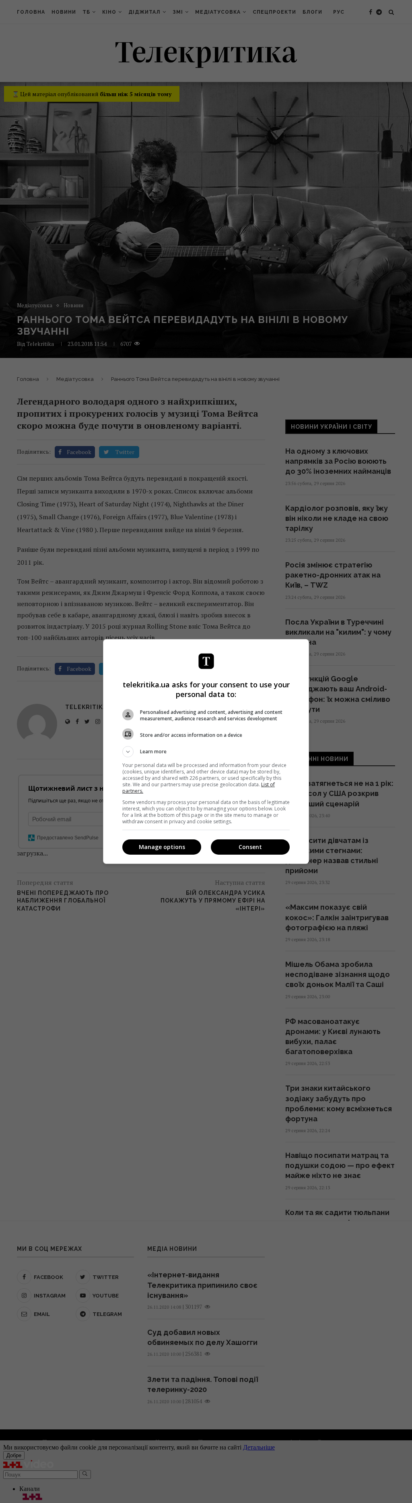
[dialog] (206, 751)
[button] (206, 751)
